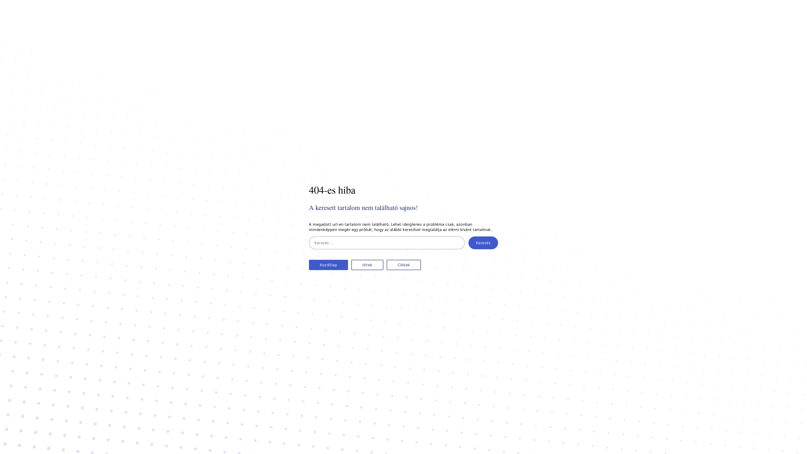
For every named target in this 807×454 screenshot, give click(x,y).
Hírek (367, 264)
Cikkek (404, 264)
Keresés (483, 242)
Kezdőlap (328, 264)
